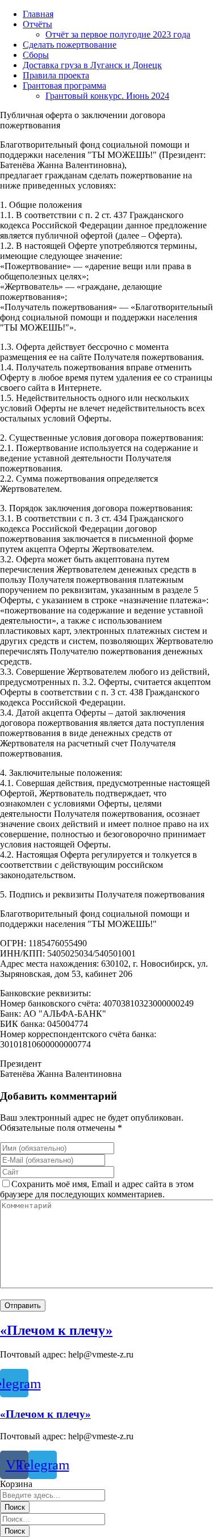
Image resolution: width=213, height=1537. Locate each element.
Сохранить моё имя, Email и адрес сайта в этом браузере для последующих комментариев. (97, 1189)
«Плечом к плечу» (56, 1330)
